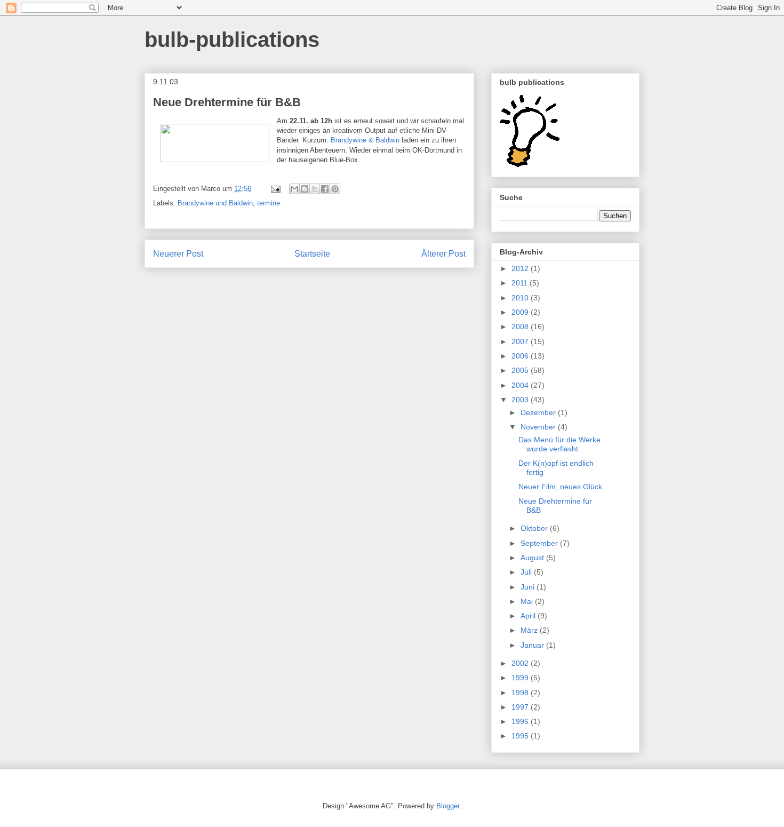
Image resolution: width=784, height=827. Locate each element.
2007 (521, 341)
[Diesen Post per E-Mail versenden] (294, 189)
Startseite (312, 253)
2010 (521, 297)
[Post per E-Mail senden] (275, 189)
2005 (521, 370)
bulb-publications (232, 39)
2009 (521, 312)
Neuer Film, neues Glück (560, 486)
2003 (521, 399)
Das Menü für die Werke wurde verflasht (559, 444)
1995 (521, 735)
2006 (521, 356)
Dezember (539, 412)
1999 (521, 677)
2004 (521, 385)
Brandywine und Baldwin (215, 203)
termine (268, 203)
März (530, 630)
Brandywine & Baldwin (365, 140)
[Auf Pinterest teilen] (335, 189)
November (539, 427)
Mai (528, 601)
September (540, 543)
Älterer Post (443, 253)
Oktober (535, 528)
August (533, 557)
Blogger (447, 806)
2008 (521, 326)
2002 (521, 663)
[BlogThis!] (304, 189)
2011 (520, 283)
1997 (521, 707)
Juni (529, 587)
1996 (521, 721)
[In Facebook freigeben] (324, 189)
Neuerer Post (178, 253)
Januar (533, 645)
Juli (527, 572)
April (529, 615)
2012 (521, 268)
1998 (521, 692)
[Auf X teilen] (314, 189)
